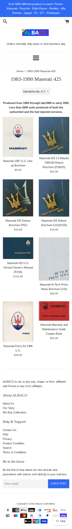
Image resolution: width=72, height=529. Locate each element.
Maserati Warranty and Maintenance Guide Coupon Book (54, 329)
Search (7, 447)
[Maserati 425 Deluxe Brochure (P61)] (18, 198)
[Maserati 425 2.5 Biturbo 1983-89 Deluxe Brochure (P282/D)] (54, 135)
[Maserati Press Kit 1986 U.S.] (18, 321)
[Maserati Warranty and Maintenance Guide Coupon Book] (54, 311)
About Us (8, 403)
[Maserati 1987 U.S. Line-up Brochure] (18, 137)
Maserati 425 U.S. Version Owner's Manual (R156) (18, 267)
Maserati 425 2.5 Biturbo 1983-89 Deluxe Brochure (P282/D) (54, 163)
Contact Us (9, 430)
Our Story (9, 407)
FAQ (5, 434)
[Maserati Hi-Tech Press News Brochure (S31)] (54, 259)
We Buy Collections (14, 412)
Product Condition (13, 443)
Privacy (7, 438)
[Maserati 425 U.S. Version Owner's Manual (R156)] (18, 248)
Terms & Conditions (14, 452)
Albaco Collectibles (45, 504)
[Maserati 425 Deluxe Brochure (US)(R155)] (54, 198)
